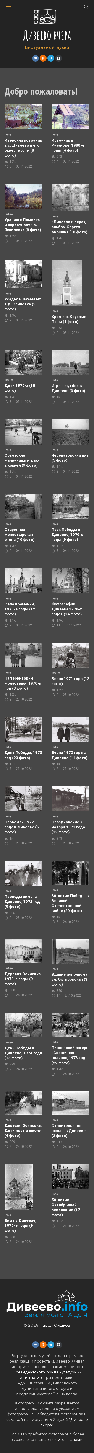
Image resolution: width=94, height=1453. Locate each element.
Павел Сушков (54, 1325)
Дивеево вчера (47, 35)
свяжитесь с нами (65, 1439)
